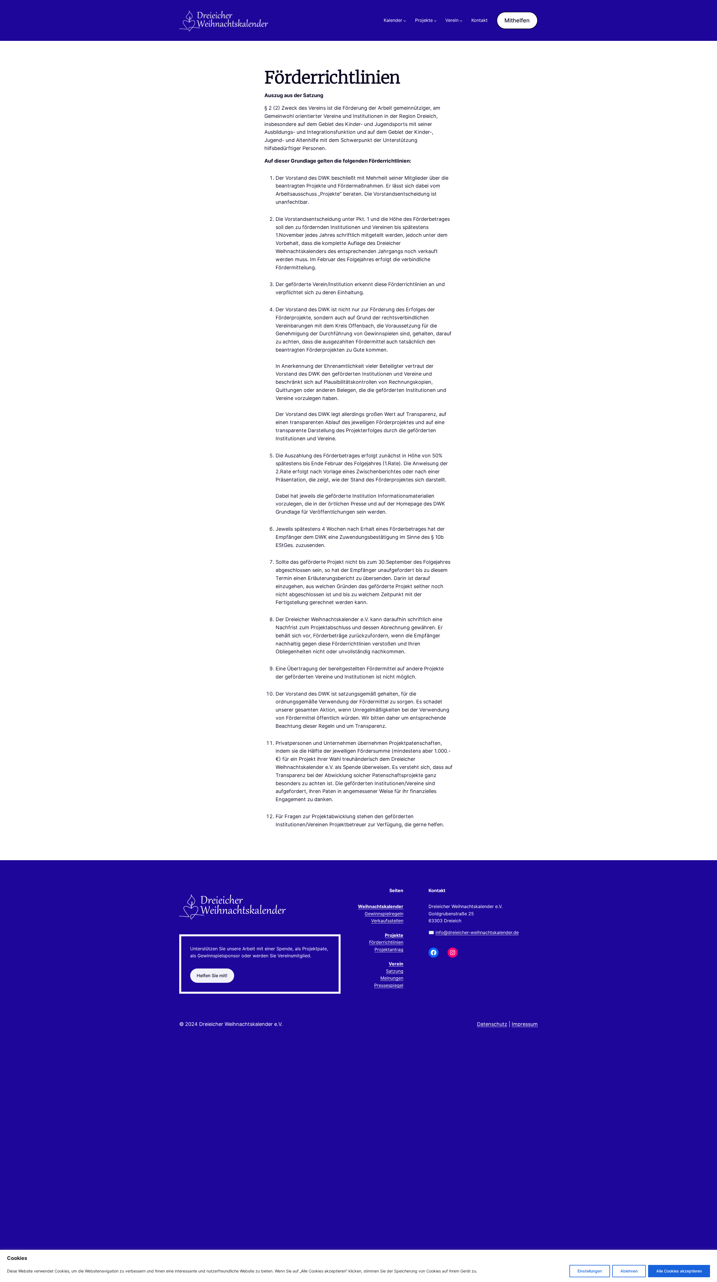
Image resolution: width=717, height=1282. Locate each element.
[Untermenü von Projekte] (435, 20)
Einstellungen (590, 1271)
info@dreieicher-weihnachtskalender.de (477, 932)
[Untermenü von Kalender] (404, 20)
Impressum (525, 1024)
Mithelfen (517, 20)
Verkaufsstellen (387, 920)
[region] (358, 1266)
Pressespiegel (388, 985)
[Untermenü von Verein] (461, 20)
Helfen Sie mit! (212, 975)
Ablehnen (629, 1271)
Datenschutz (492, 1024)
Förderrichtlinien (386, 942)
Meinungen (391, 978)
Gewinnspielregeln (384, 913)
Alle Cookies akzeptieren (679, 1271)
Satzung (394, 971)
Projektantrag (388, 949)
